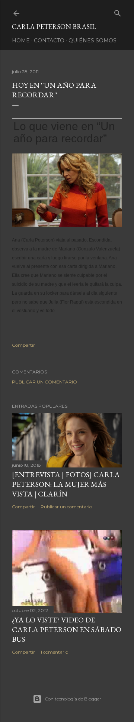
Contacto (49, 40)
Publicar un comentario (44, 382)
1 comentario (54, 652)
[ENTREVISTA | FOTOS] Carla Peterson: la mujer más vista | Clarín (66, 484)
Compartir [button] (23, 345)
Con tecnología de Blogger (73, 699)
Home (21, 40)
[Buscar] (117, 11)
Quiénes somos (92, 40)
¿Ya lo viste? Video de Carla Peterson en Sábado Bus (66, 629)
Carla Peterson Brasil (54, 26)
